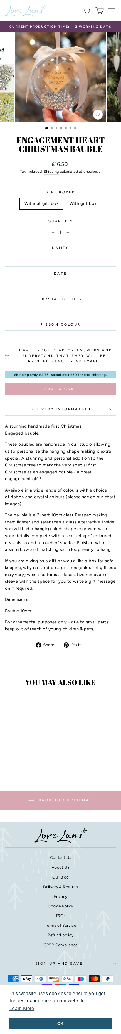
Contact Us (60, 857)
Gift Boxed (60, 192)
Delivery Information (60, 409)
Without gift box (41, 203)
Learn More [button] (21, 1008)
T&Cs (60, 915)
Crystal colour (60, 299)
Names (60, 248)
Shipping (51, 171)
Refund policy (61, 935)
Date (60, 274)
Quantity (60, 221)
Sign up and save (59, 964)
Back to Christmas (65, 800)
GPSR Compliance (60, 945)
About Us (60, 867)
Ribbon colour (60, 324)
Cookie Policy (60, 906)
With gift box (83, 203)
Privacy (61, 896)
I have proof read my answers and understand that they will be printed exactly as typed (63, 355)
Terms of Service (60, 925)
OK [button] (60, 1023)
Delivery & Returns (60, 886)
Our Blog (60, 877)
